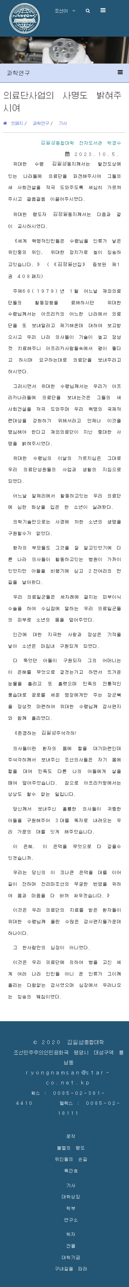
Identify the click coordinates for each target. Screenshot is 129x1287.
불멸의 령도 (71, 1147)
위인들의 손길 (70, 1158)
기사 (63, 123)
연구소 (71, 1219)
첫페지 (15, 123)
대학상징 (70, 1196)
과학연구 (41, 123)
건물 (70, 1245)
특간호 (71, 1170)
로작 (70, 1136)
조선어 (63, 10)
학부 (70, 1208)
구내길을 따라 (70, 1268)
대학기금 (70, 1257)
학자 (70, 1234)
